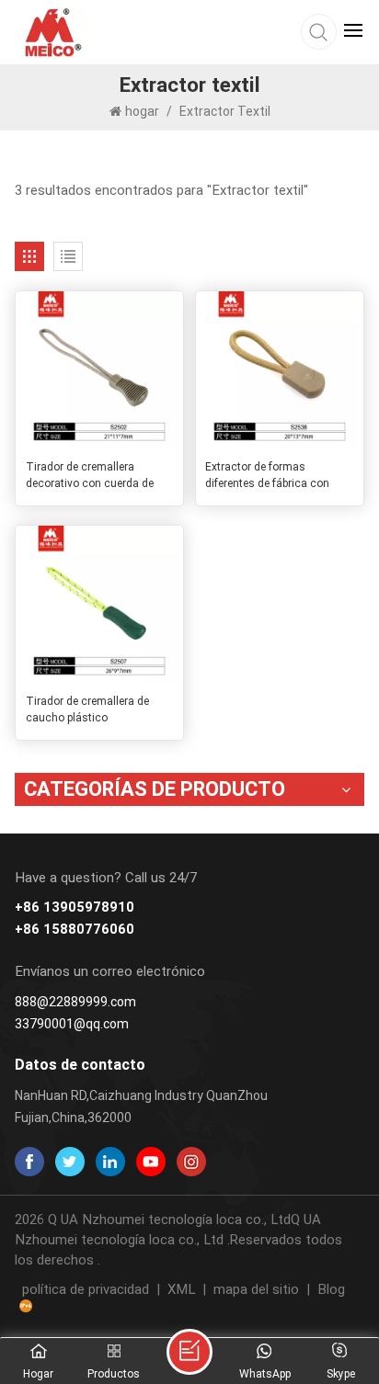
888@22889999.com (75, 1001)
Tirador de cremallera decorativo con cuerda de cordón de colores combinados (90, 476)
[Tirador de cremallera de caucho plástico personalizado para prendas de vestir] (99, 605)
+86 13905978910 (74, 907)
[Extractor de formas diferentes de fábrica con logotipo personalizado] (280, 370)
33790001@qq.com (72, 1023)
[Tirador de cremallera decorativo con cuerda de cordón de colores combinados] (99, 370)
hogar (143, 111)
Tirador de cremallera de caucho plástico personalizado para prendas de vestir (96, 710)
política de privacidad (85, 1289)
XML (181, 1289)
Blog (331, 1289)
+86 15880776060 (74, 929)
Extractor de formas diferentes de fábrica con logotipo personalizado (267, 476)
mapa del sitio (256, 1289)
